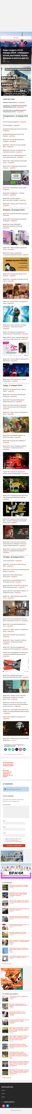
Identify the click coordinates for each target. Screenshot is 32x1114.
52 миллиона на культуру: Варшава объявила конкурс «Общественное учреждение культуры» (18, 894)
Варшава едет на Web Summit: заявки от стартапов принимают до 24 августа (19, 901)
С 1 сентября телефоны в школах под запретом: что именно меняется (18, 956)
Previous (5, 760)
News (8, 61)
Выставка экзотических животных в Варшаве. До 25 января (8, 773)
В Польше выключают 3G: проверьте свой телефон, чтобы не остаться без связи (19, 949)
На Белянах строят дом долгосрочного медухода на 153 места (19, 909)
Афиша (12, 754)
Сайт (4, 833)
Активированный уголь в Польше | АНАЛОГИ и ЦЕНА (8, 764)
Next (4, 768)
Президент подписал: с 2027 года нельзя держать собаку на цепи (17, 933)
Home (4, 61)
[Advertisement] (16, 16)
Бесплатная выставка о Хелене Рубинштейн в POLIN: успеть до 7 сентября (17, 1013)
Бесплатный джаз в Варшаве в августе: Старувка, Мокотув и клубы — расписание (19, 1021)
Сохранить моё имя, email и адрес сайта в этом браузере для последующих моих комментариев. (13, 840)
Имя (4, 821)
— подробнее (9, 146)
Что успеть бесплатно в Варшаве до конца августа (18, 997)
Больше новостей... (7, 963)
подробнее (14, 360)
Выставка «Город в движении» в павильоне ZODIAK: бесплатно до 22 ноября (18, 1005)
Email (4, 827)
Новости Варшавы (18, 754)
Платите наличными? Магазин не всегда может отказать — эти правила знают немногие (19, 941)
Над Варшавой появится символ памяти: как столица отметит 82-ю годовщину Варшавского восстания (18, 1045)
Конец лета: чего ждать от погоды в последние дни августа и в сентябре (18, 885)
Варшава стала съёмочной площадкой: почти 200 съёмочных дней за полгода (19, 917)
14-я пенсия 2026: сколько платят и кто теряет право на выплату (19, 925)
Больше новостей (6, 1077)
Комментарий (7, 804)
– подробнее (11, 136)
